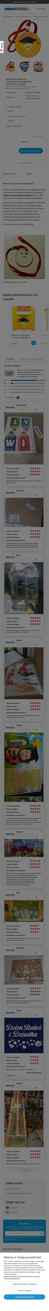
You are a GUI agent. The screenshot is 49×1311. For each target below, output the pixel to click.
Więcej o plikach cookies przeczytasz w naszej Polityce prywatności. (22, 1277)
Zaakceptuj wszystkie (24, 1297)
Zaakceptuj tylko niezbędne (25, 1284)
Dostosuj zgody (24, 1290)
